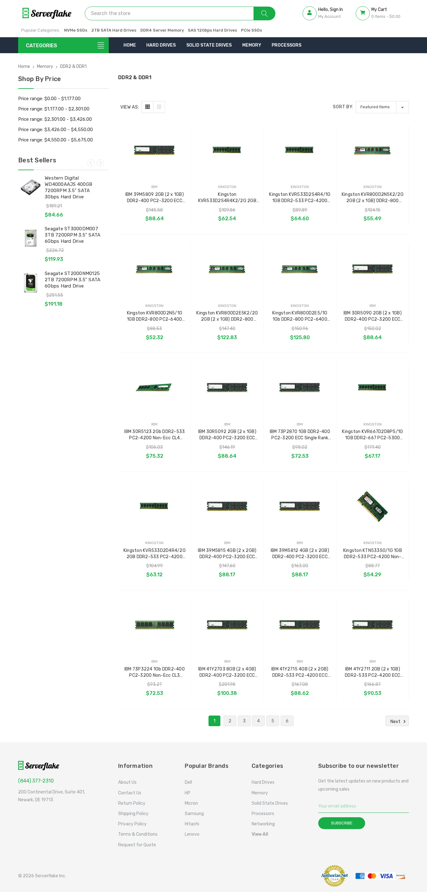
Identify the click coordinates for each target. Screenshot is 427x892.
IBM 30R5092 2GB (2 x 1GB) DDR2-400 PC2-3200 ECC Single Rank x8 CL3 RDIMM (227, 435)
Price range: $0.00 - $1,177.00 (49, 98)
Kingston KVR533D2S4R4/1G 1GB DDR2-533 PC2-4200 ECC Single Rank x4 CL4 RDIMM (299, 198)
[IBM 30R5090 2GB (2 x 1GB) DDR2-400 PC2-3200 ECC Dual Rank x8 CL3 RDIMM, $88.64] (372, 269)
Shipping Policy (133, 813)
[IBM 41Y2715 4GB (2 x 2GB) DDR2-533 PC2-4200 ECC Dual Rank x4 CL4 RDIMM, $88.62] (300, 625)
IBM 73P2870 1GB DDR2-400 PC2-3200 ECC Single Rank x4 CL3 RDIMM (300, 435)
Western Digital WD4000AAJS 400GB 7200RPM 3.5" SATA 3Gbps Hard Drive (68, 187)
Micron (191, 803)
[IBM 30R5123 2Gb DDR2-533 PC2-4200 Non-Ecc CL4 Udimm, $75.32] (154, 388)
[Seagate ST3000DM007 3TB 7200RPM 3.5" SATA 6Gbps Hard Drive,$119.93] (30, 238)
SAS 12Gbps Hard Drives (212, 30)
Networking (263, 824)
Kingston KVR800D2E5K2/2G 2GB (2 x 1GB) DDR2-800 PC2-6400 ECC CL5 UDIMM (227, 316)
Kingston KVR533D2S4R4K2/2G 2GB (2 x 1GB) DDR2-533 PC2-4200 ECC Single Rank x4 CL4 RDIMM (227, 198)
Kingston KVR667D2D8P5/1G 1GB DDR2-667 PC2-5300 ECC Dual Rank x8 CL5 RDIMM (372, 435)
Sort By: (343, 107)
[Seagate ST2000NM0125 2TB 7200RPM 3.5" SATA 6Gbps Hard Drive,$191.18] (30, 282)
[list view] (159, 107)
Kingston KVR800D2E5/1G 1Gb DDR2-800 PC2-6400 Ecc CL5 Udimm (300, 316)
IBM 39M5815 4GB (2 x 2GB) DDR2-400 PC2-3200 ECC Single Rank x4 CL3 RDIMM (227, 554)
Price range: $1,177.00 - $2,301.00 (53, 109)
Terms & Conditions (138, 834)
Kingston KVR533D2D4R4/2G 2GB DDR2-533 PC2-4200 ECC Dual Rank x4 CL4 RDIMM (154, 554)
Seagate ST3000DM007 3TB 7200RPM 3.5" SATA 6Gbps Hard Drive (72, 235)
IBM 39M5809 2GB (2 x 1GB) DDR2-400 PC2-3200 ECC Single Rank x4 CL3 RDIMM (154, 198)
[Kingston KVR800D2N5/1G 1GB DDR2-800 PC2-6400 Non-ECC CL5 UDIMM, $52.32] (154, 269)
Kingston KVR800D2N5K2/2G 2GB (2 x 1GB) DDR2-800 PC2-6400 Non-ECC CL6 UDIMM (373, 198)
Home (129, 45)
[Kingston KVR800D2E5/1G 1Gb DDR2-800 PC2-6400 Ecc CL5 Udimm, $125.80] (300, 269)
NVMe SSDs (75, 30)
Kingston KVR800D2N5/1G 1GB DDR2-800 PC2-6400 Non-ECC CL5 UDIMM (155, 316)
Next (100, 163)
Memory (251, 45)
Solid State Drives (209, 45)
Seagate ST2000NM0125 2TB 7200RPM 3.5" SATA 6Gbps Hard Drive (72, 280)
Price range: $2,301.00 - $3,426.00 (55, 119)
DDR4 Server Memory (162, 30)
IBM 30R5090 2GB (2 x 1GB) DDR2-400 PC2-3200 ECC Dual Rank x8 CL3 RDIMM (373, 316)
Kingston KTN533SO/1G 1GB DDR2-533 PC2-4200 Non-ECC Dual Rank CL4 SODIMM (372, 554)
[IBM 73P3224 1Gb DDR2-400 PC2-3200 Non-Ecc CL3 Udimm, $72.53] (154, 625)
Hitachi (192, 824)
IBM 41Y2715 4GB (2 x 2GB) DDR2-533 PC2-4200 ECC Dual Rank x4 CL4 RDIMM (299, 672)
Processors (286, 45)
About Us (127, 782)
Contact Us (129, 793)
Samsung (194, 813)
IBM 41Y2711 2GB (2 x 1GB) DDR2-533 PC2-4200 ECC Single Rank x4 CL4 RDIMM (372, 672)
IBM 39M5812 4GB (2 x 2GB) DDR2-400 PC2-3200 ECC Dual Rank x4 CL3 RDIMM (300, 554)
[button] (301, 875)
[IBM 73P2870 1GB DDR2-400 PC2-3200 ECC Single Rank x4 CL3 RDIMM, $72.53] (300, 388)
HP (187, 793)
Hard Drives (161, 45)
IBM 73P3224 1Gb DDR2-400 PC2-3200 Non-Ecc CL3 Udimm (154, 672)
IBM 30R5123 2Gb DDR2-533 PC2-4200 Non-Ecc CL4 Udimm (154, 435)
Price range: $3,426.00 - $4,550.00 (55, 129)
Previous (91, 163)
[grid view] (147, 107)
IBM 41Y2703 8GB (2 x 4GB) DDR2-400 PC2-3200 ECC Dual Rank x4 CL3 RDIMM (227, 672)
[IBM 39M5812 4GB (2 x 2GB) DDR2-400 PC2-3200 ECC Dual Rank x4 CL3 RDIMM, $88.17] (300, 506)
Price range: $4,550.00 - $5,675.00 (55, 140)
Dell (188, 782)
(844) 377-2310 (36, 781)
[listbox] (382, 107)
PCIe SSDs (251, 30)
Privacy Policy (132, 824)
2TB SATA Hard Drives (113, 30)
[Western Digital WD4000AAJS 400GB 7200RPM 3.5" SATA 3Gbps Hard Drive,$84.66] (30, 187)
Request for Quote (137, 845)
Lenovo (192, 834)
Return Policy (131, 803)
